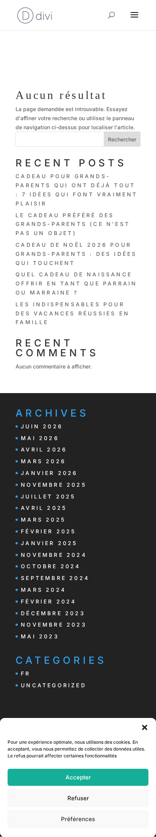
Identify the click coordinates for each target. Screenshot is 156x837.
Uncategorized (53, 685)
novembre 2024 (54, 555)
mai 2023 (40, 636)
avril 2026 (44, 449)
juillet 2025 (48, 496)
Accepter (78, 777)
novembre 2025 (53, 484)
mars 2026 (43, 461)
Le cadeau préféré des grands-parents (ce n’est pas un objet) (73, 224)
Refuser (78, 798)
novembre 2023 (54, 624)
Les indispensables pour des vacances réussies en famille (72, 313)
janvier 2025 (49, 543)
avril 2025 (44, 508)
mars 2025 (43, 519)
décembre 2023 (53, 613)
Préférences (78, 819)
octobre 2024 (50, 566)
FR (25, 673)
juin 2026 (42, 426)
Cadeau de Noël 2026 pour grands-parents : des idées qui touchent (76, 253)
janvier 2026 (49, 473)
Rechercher (122, 139)
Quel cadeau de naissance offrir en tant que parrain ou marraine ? (76, 283)
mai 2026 (40, 438)
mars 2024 (43, 589)
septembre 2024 (55, 578)
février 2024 (48, 601)
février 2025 (48, 531)
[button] (144, 727)
